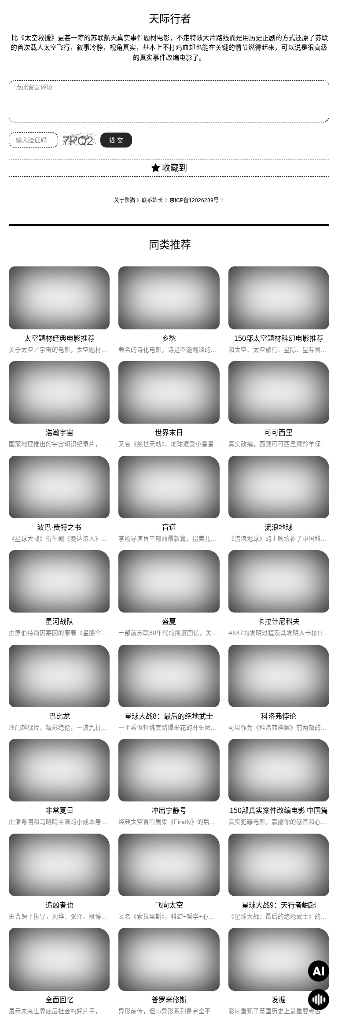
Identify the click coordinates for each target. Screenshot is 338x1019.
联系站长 (155, 200)
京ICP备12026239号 (196, 200)
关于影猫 (127, 200)
